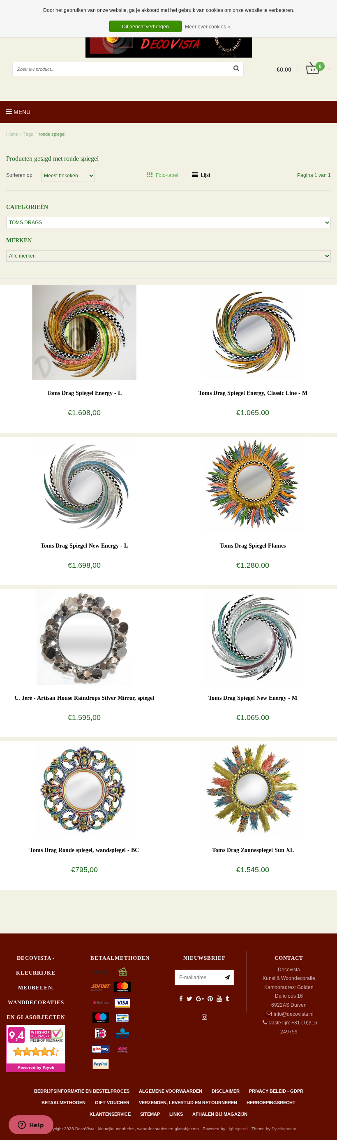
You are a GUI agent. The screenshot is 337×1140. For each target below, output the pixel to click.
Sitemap (150, 1114)
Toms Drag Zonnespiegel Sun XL (253, 850)
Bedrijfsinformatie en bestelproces (81, 1091)
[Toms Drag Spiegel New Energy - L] (84, 485)
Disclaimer (226, 1091)
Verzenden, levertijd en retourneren (188, 1102)
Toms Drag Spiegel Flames (253, 546)
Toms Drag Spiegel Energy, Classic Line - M (253, 393)
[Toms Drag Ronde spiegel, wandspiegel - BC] (84, 789)
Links (176, 1114)
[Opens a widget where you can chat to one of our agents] (30, 1125)
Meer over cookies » (207, 27)
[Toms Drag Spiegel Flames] (253, 485)
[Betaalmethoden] (100, 972)
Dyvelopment (284, 1128)
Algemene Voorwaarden (170, 1091)
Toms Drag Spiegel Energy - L (84, 393)
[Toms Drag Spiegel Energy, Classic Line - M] (253, 332)
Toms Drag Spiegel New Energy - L (84, 546)
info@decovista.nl (294, 1014)
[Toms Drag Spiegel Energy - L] (84, 332)
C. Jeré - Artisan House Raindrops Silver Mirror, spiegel (84, 698)
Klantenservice (110, 1114)
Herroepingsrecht (271, 1102)
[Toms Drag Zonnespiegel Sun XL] (253, 789)
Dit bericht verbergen (145, 27)
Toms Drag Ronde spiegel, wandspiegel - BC (84, 850)
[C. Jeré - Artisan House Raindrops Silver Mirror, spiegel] (84, 637)
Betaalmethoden (63, 1102)
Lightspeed (237, 1128)
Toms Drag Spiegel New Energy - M (252, 698)
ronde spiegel (52, 134)
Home (12, 134)
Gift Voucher (112, 1102)
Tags (28, 134)
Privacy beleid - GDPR (276, 1091)
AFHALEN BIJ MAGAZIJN (219, 1114)
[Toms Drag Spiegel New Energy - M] (253, 637)
